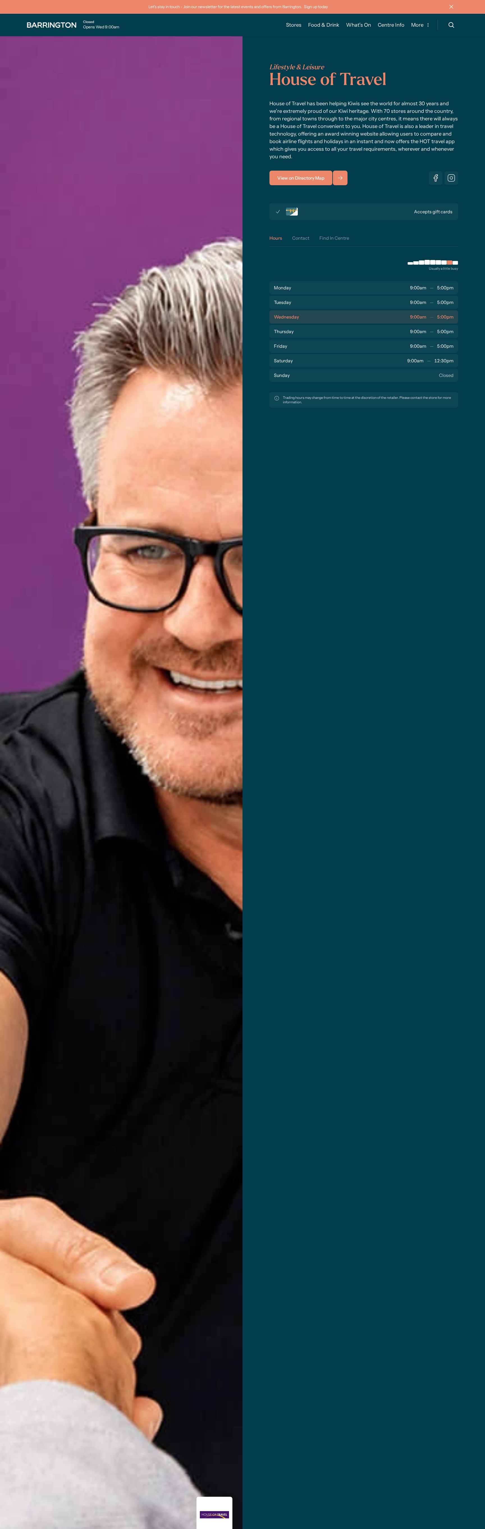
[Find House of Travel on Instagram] (451, 178)
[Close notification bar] (451, 6)
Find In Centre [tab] (334, 238)
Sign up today (316, 6)
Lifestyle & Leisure (296, 67)
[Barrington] (51, 25)
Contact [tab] (300, 238)
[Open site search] (451, 25)
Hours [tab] (275, 238)
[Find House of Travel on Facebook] (435, 178)
